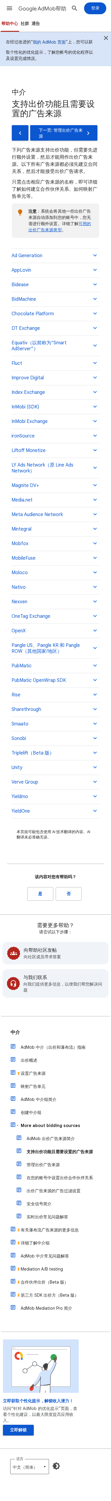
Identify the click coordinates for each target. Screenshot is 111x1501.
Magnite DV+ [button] (25, 485)
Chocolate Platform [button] (33, 314)
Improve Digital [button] (28, 378)
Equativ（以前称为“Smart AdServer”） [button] (39, 346)
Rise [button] (16, 695)
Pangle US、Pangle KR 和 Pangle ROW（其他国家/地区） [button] (46, 648)
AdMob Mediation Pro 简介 (46, 1308)
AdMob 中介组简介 (39, 1099)
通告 (36, 23)
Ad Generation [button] (27, 256)
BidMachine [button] (24, 299)
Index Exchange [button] (28, 392)
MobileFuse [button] (24, 558)
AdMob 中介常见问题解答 (45, 1256)
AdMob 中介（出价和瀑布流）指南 (53, 1047)
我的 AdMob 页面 (49, 42)
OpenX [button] (19, 631)
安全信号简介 (39, 1203)
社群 (25, 23)
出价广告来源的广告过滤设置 (54, 1190)
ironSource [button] (23, 436)
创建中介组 (31, 1112)
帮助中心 (9, 23)
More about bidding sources (50, 1125)
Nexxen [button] (19, 602)
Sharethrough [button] (26, 709)
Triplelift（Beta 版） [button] (33, 753)
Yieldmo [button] (20, 797)
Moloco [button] (20, 573)
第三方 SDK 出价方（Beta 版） (50, 1295)
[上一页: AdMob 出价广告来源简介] (20, 133)
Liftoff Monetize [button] (29, 450)
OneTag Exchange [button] (31, 616)
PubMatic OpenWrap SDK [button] (39, 680)
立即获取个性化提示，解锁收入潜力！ (38, 1400)
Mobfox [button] (20, 544)
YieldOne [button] (21, 811)
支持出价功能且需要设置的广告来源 (60, 1151)
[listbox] (29, 1466)
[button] (9, 8)
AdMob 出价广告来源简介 (51, 1138)
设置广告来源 (33, 1073)
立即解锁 (18, 1429)
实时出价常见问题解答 (47, 1217)
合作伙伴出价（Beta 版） (44, 1282)
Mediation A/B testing (42, 1269)
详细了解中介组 (35, 1243)
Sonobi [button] (19, 738)
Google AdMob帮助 (42, 8)
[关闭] (106, 39)
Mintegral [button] (21, 529)
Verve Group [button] (25, 782)
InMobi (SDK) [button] (25, 407)
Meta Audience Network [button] (37, 515)
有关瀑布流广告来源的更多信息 (50, 1230)
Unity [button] (17, 768)
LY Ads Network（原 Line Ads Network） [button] (42, 468)
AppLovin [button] (21, 270)
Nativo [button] (19, 587)
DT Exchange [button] (26, 328)
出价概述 (29, 1060)
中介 (15, 1032)
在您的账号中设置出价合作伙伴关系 (60, 1177)
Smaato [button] (20, 724)
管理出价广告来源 (43, 1164)
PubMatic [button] (22, 666)
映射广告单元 (33, 1086)
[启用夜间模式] (56, 1466)
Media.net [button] (22, 500)
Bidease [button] (20, 285)
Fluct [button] (17, 363)
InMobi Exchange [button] (30, 421)
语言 (19, 1459)
